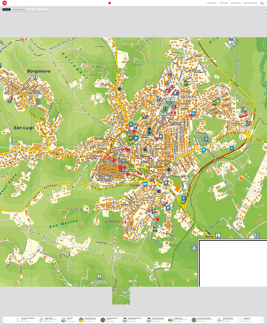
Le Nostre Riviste (211, 3)
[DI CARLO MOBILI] (119, 89)
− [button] (265, 12)
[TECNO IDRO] (149, 129)
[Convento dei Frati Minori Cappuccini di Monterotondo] (157, 219)
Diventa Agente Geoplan (250, 3)
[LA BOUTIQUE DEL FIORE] (169, 169)
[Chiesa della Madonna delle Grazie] (134, 131)
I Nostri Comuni (223, 3)
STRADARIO (37, 9)
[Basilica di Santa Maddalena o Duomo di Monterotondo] (124, 167)
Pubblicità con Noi (236, 3)
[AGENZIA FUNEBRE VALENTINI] (159, 191)
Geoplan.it (265, 6)
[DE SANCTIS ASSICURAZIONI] (149, 132)
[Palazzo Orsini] (127, 174)
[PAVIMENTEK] (145, 149)
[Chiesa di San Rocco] (114, 160)
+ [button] (265, 9)
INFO (41, 10)
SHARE (31, 9)
